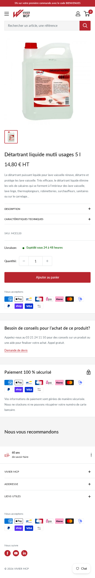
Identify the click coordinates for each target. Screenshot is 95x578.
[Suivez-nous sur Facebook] (7, 553)
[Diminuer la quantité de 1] (23, 261)
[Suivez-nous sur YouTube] (16, 553)
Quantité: (10, 261)
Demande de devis (16, 350)
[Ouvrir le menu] (6, 13)
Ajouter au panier (47, 277)
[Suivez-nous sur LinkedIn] (24, 553)
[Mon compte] (78, 13)
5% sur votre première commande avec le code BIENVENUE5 (47, 3)
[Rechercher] (85, 26)
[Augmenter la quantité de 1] (47, 261)
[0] (87, 13)
